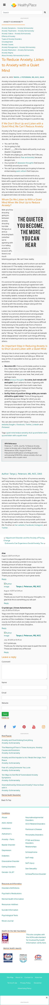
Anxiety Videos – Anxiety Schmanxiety (16, 33)
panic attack (21, 171)
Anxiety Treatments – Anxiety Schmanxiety (18, 31)
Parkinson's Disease (33, 829)
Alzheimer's (6, 834)
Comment (6, 661)
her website (20, 525)
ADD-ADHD (7, 823)
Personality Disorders (34, 835)
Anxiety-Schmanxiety (11, 743)
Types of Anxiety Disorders (12, 39)
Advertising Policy (24, 988)
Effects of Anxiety (8, 36)
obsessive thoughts (25, 163)
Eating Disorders (8, 866)
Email (4, 693)
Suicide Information (10, 910)
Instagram (38, 525)
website (5, 424)
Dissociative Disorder (10, 861)
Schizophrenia (31, 852)
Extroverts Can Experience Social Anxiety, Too (24, 543)
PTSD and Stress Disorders (32, 841)
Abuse (4, 817)
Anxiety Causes (7, 44)
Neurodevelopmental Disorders (34, 818)
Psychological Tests (10, 915)
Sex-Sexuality (31, 868)
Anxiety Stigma (7, 53)
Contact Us (28, 977)
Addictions (6, 828)
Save (5, 714)
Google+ (12, 424)
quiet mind (10, 433)
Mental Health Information (13, 899)
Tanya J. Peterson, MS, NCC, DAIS (28, 77)
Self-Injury (29, 863)
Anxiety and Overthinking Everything (17, 740)
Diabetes (5, 856)
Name (4, 682)
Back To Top (6, 800)
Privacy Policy (25, 983)
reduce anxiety (22, 433)
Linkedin (35, 424)
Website (5, 703)
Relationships (30, 846)
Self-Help (29, 857)
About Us (18, 977)
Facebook (20, 424)
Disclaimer (38, 983)
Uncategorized (7, 42)
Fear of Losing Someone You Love (16, 767)
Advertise (38, 977)
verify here (41, 943)
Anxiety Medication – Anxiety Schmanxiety (18, 50)
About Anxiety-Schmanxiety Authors (15, 55)
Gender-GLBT (8, 872)
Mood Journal (7, 921)
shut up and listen (35, 433)
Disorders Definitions (10, 888)
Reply (4, 579)
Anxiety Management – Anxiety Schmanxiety (18, 47)
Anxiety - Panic (8, 839)
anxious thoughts (17, 380)
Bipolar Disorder (8, 845)
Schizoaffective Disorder (35, 874)
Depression (6, 850)
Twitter (28, 424)
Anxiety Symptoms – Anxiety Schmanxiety (17, 28)
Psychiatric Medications (11, 893)
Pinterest (5, 427)
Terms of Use (12, 983)
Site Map (10, 977)
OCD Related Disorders (35, 824)
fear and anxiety (27, 157)
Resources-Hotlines (10, 904)
